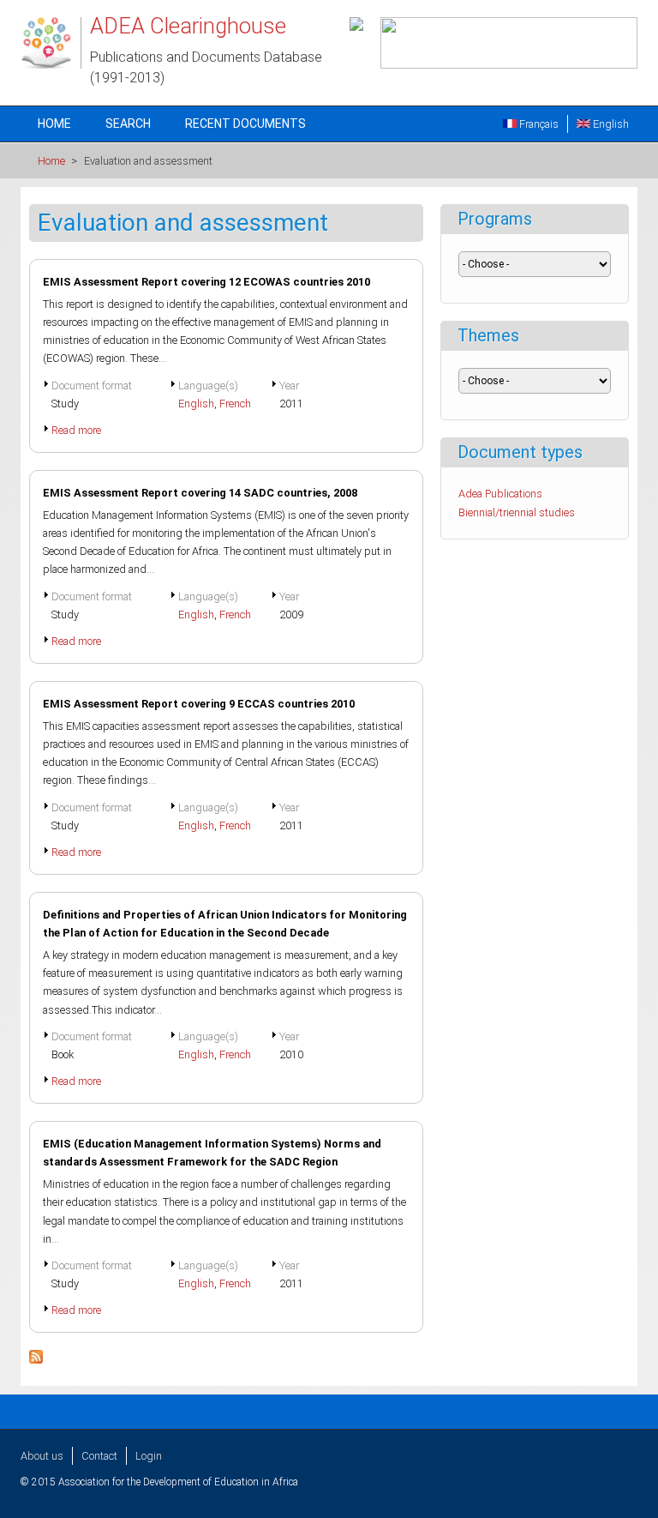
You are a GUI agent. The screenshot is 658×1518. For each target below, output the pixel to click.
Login (148, 1455)
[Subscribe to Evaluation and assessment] (36, 1359)
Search (128, 123)
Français (538, 123)
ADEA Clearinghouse (188, 26)
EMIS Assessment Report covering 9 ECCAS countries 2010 (199, 703)
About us (42, 1455)
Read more (76, 430)
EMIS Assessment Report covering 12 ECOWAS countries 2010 (206, 281)
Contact (99, 1455)
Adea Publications (500, 493)
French (235, 403)
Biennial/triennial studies (516, 512)
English (609, 123)
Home (54, 123)
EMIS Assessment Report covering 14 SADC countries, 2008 (200, 492)
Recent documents (245, 123)
